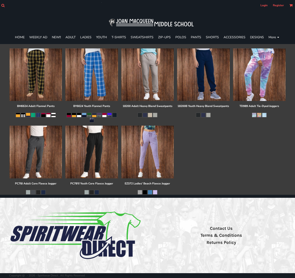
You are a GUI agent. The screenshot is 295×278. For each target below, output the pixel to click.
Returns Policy (221, 242)
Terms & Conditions (221, 235)
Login (264, 5)
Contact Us (221, 228)
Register (278, 5)
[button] (3, 5)
